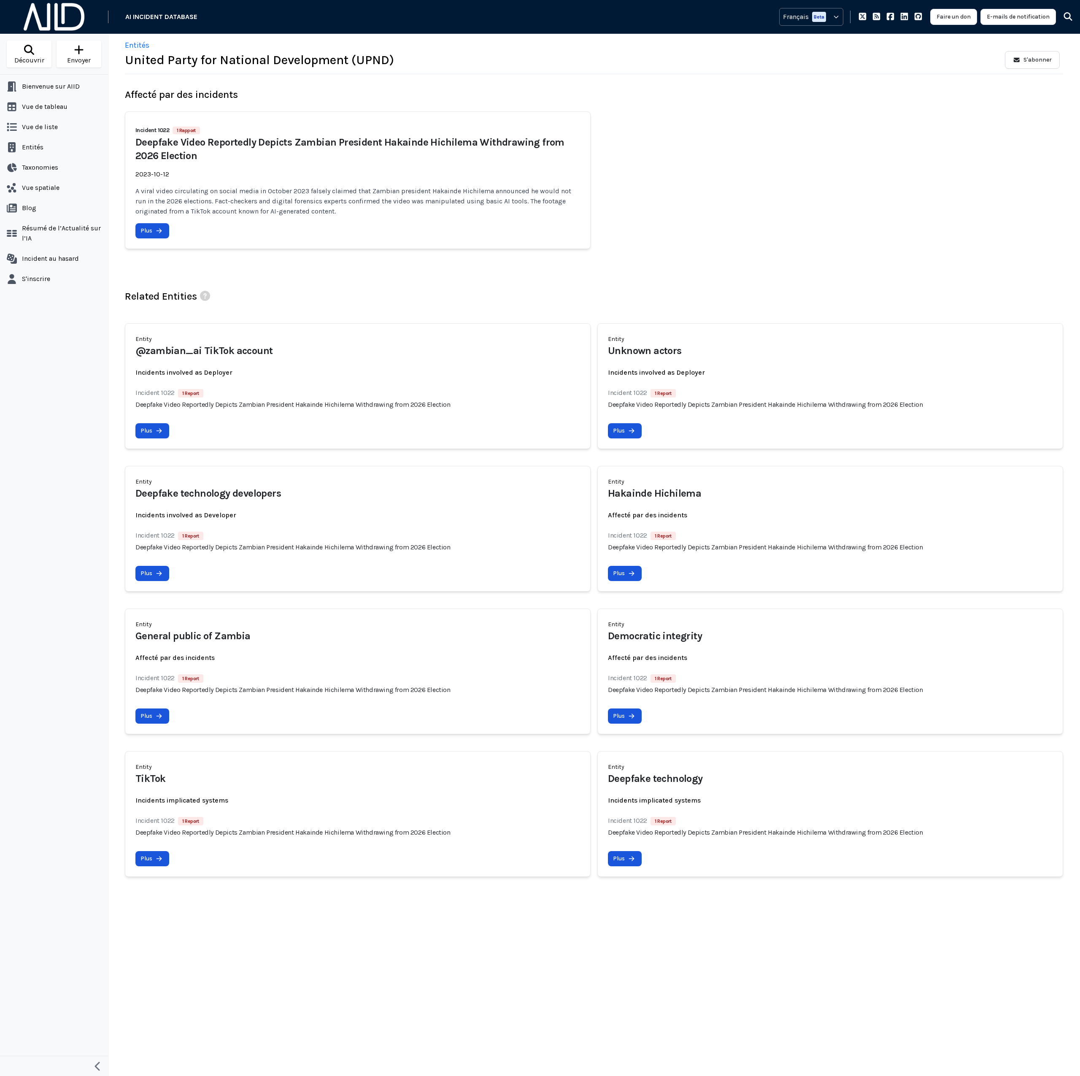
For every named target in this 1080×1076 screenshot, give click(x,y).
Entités (137, 45)
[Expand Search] (1062, 16)
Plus (146, 230)
